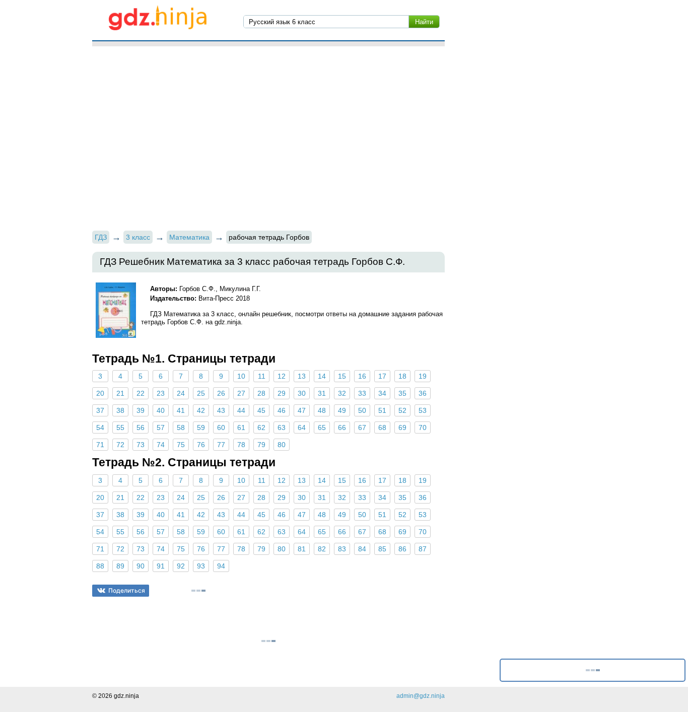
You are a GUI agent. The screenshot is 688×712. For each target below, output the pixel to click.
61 (241, 427)
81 (302, 549)
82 (322, 549)
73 (140, 445)
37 (100, 410)
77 (221, 445)
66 (342, 427)
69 (402, 427)
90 (140, 566)
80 (282, 445)
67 (362, 427)
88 (100, 566)
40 (161, 410)
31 (322, 393)
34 (382, 393)
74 (161, 445)
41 (181, 410)
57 (161, 427)
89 (120, 566)
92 (181, 566)
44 (241, 410)
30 (302, 393)
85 (382, 549)
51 (382, 410)
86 (402, 549)
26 (221, 393)
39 (140, 410)
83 (342, 549)
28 (261, 393)
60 (221, 427)
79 (261, 445)
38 (120, 410)
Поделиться (126, 590)
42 (201, 410)
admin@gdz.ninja (420, 695)
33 (362, 393)
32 (342, 393)
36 (423, 393)
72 (120, 445)
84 (362, 549)
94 (221, 566)
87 (423, 549)
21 (120, 393)
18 (402, 376)
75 (181, 445)
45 (261, 410)
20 (100, 393)
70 (423, 427)
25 (201, 393)
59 (201, 427)
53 (423, 410)
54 (100, 427)
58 (181, 427)
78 (241, 445)
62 (261, 427)
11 (261, 376)
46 (282, 410)
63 (282, 427)
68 (382, 427)
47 (302, 410)
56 (140, 427)
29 (282, 393)
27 (241, 393)
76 (201, 445)
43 (221, 410)
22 (140, 393)
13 (302, 376)
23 (161, 393)
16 (362, 376)
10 (241, 376)
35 (402, 393)
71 (100, 445)
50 (362, 410)
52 (402, 410)
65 (322, 427)
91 (161, 566)
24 (181, 393)
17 (382, 376)
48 (322, 410)
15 (342, 376)
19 (423, 376)
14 (322, 376)
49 (342, 410)
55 (120, 427)
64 (302, 427)
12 (282, 376)
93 (201, 566)
